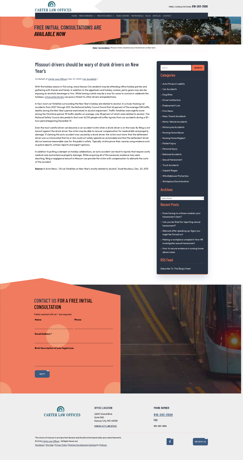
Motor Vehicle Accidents (175, 121)
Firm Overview (86, 16)
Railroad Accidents (172, 154)
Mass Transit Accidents (174, 116)
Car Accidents (89, 79)
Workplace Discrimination (176, 181)
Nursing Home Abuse (173, 132)
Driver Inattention (172, 100)
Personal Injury (170, 148)
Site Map (49, 445)
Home (74, 16)
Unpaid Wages (170, 170)
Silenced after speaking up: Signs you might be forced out (181, 232)
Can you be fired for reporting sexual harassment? (181, 223)
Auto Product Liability (174, 83)
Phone (77, 319)
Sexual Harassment (172, 159)
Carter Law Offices (57, 79)
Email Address (43, 333)
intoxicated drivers (54, 96)
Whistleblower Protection (176, 175)
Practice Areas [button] (104, 16)
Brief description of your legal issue (54, 348)
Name (38, 319)
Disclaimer (39, 445)
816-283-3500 (200, 6)
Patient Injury (169, 143)
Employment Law (171, 105)
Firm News (168, 110)
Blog (148, 16)
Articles (157, 16)
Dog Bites (168, 94)
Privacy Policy (61, 445)
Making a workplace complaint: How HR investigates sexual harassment (183, 241)
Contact (167, 16)
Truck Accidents (171, 165)
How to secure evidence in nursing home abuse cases (183, 250)
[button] (239, 441)
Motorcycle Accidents (173, 127)
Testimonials (137, 16)
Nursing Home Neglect (174, 138)
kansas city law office (105, 426)
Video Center (122, 16)
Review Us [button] (200, 441)
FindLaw (103, 445)
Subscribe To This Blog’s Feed (175, 268)
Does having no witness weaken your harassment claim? (181, 215)
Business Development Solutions (82, 445)
